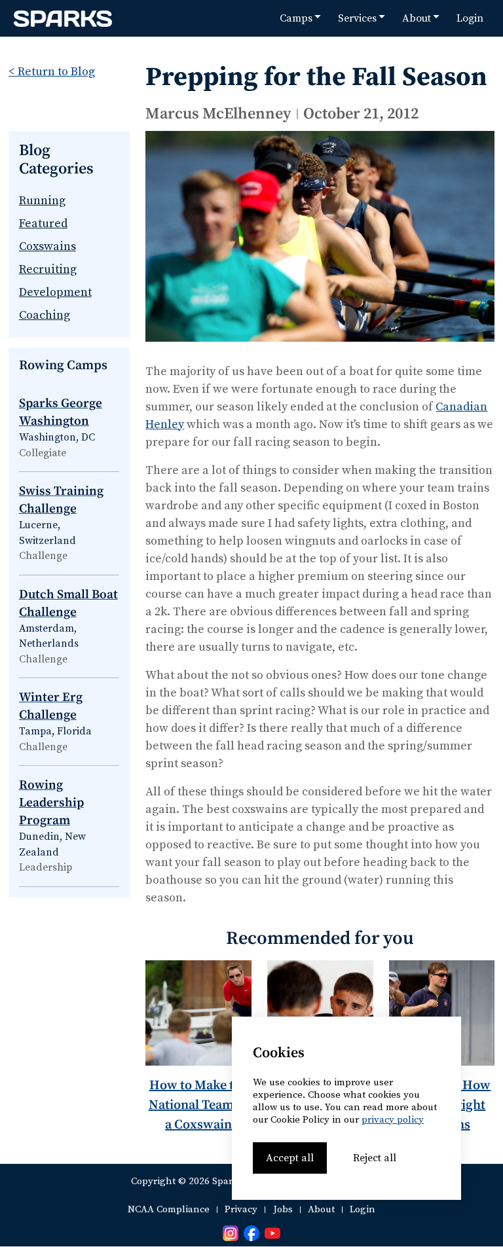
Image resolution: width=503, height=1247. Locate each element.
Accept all (290, 1158)
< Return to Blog (52, 71)
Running (42, 200)
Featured (43, 223)
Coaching (44, 315)
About (321, 1209)
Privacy (241, 1209)
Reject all (374, 1158)
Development (55, 292)
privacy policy (393, 1119)
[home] (63, 18)
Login (469, 18)
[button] (300, 18)
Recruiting (48, 269)
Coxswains (47, 246)
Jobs (283, 1209)
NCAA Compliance (169, 1209)
